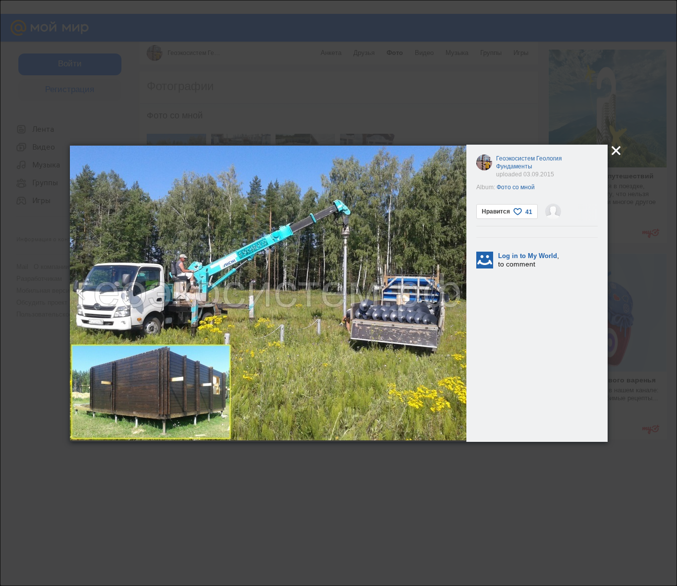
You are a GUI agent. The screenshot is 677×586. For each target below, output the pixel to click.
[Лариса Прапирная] (553, 211)
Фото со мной (516, 187)
